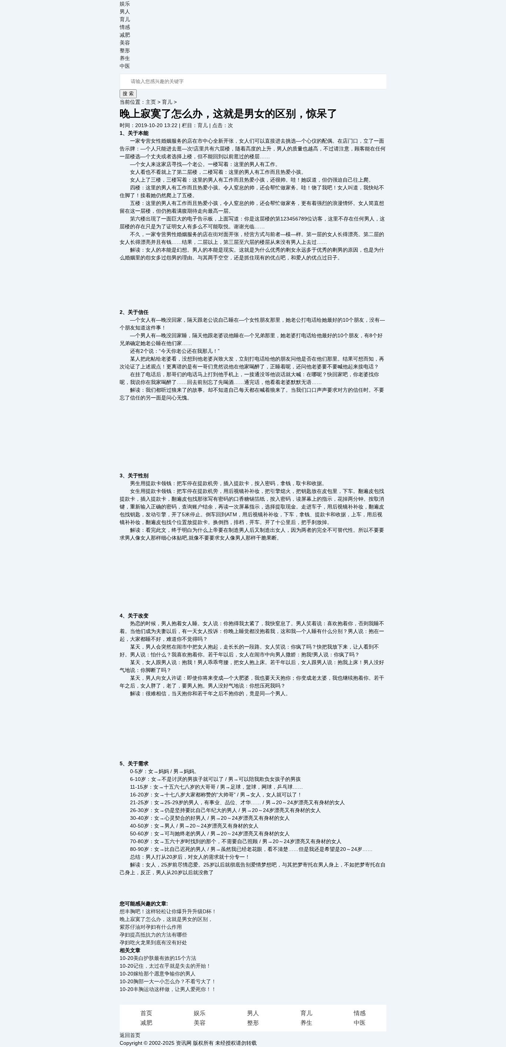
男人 (125, 11)
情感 (125, 27)
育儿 (125, 19)
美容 (125, 43)
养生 (125, 58)
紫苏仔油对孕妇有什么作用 (151, 927)
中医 (125, 66)
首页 (146, 1013)
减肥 (125, 35)
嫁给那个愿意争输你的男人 (164, 974)
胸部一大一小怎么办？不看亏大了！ (174, 981)
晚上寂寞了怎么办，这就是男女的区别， (166, 919)
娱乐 (125, 4)
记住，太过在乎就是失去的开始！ (172, 966)
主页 (151, 102)
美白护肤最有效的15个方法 (164, 958)
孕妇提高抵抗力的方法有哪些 (153, 935)
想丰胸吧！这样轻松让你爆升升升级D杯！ (168, 911)
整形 (125, 50)
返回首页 (130, 1035)
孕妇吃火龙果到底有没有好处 (153, 942)
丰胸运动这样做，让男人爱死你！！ (174, 989)
